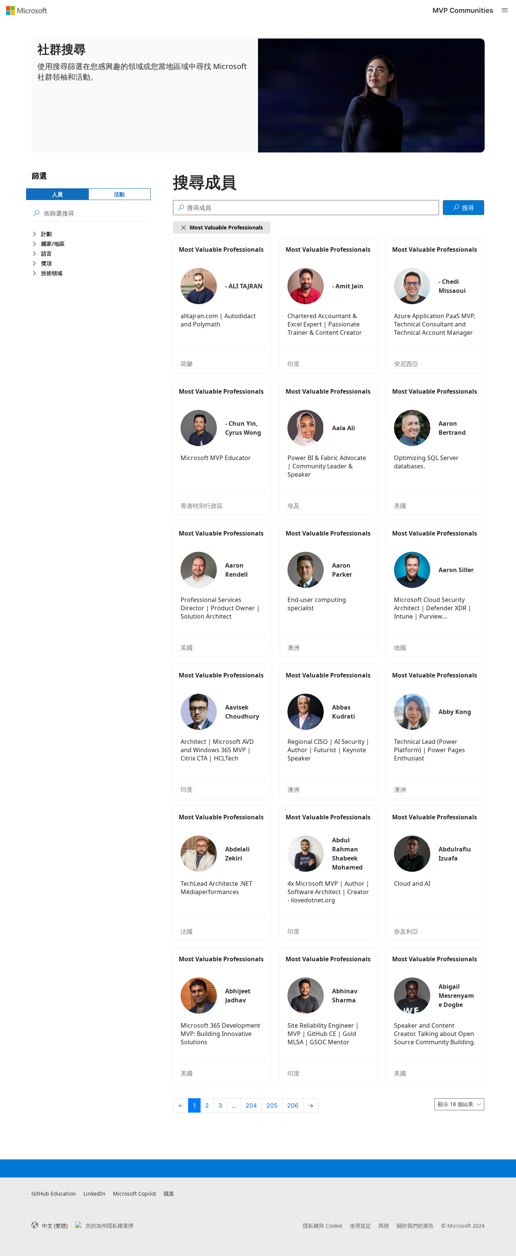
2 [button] (207, 1105)
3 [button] (220, 1105)
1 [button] (194, 1105)
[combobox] (459, 1104)
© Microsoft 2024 (463, 1225)
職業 (169, 1193)
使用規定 (360, 1225)
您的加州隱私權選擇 (109, 1225)
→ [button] (311, 1105)
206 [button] (292, 1105)
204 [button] (251, 1105)
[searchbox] (94, 213)
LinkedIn (94, 1193)
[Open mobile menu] (504, 10)
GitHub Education (53, 1193)
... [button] (234, 1105)
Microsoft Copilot (134, 1193)
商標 (384, 1225)
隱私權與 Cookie (322, 1225)
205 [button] (272, 1105)
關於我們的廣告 (415, 1225)
